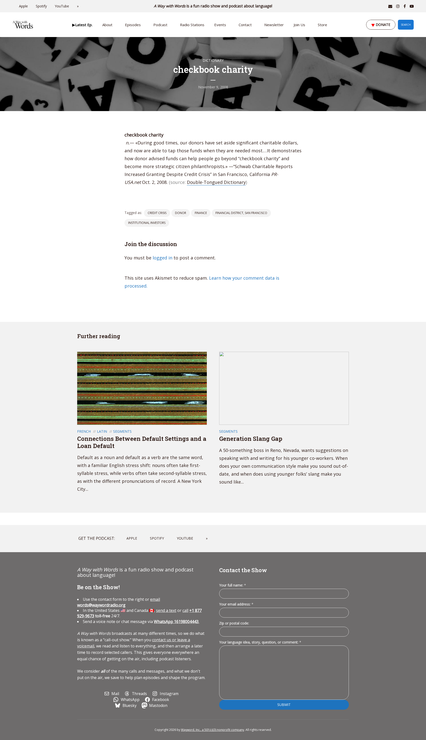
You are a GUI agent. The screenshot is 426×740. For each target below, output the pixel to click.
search (406, 24)
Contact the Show (243, 570)
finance (201, 213)
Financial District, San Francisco (241, 213)
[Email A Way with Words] (390, 6)
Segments (122, 431)
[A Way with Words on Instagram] (398, 6)
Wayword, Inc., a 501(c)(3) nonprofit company (212, 730)
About (107, 24)
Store (322, 24)
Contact (245, 24)
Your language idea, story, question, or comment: (260, 642)
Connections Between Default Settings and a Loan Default (141, 442)
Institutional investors (146, 223)
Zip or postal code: (234, 623)
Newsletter (274, 24)
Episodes (133, 24)
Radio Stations (192, 24)
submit (284, 704)
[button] (82, 25)
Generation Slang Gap (250, 439)
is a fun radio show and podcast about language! (213, 6)
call (185, 610)
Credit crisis (157, 213)
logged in (162, 258)
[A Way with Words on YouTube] (412, 6)
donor (180, 213)
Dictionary (213, 60)
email (118, 602)
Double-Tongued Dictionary (216, 182)
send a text (166, 610)
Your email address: (236, 604)
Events (220, 24)
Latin (102, 431)
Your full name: (232, 585)
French (84, 431)
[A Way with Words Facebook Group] (405, 6)
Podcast (160, 24)
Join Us (299, 24)
